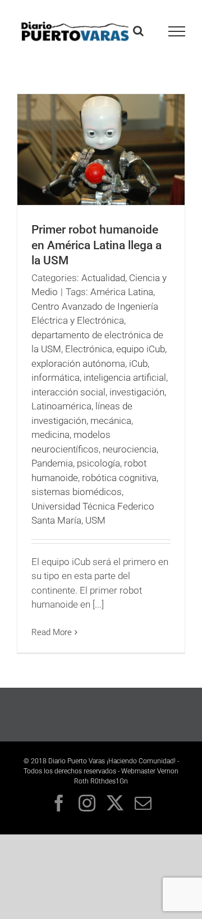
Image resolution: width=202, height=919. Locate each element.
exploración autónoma (78, 363)
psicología (98, 463)
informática (55, 377)
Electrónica (88, 348)
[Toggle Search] (138, 30)
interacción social (68, 392)
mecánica (110, 420)
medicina (50, 434)
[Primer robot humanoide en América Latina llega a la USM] (101, 149)
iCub (138, 363)
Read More (51, 632)
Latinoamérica (61, 406)
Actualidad (103, 277)
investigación (136, 392)
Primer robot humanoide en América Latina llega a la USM (96, 245)
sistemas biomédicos (76, 491)
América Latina (121, 291)
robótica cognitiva (119, 477)
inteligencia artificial (125, 377)
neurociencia (130, 449)
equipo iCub (140, 348)
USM (95, 520)
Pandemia (52, 463)
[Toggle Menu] (177, 31)
